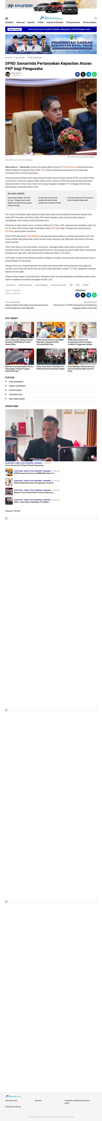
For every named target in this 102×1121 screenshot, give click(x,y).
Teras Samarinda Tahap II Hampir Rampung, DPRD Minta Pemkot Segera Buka (19, 342)
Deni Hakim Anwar (17, 399)
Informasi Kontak (13, 1107)
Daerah (17, 463)
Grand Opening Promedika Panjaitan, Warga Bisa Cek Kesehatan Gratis (37, 29)
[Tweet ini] (83, 74)
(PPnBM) (9, 231)
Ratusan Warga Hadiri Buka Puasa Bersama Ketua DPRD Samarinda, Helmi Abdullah (26, 305)
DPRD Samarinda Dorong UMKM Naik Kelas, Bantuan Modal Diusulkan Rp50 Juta (50, 342)
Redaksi (38, 1101)
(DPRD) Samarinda (68, 167)
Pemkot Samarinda (58, 285)
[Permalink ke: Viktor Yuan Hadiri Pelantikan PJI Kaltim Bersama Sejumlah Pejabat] (51, 357)
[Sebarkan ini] (77, 74)
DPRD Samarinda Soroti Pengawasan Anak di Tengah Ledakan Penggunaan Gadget (80, 342)
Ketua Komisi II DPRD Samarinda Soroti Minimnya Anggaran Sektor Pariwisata (75, 305)
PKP (68, 184)
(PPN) (53, 228)
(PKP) (43, 170)
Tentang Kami (11, 1101)
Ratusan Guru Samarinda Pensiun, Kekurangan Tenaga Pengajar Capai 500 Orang (19, 369)
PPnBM (86, 285)
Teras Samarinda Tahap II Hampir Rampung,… (25, 465)
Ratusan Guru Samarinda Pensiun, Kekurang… (34, 492)
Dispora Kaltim (15, 394)
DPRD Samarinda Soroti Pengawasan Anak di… (34, 483)
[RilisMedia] (51, 18)
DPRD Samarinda (25, 285)
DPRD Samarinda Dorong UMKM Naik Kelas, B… (34, 473)
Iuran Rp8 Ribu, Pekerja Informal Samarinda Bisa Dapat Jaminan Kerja (81, 369)
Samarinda (38, 463)
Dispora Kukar (15, 390)
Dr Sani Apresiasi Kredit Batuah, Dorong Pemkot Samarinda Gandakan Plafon (49, 200)
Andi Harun (11, 285)
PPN (77, 285)
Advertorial (9, 463)
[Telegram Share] (88, 74)
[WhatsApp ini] (94, 74)
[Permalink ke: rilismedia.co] (7, 74)
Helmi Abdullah (33, 236)
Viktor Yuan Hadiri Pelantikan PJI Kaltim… (32, 502)
